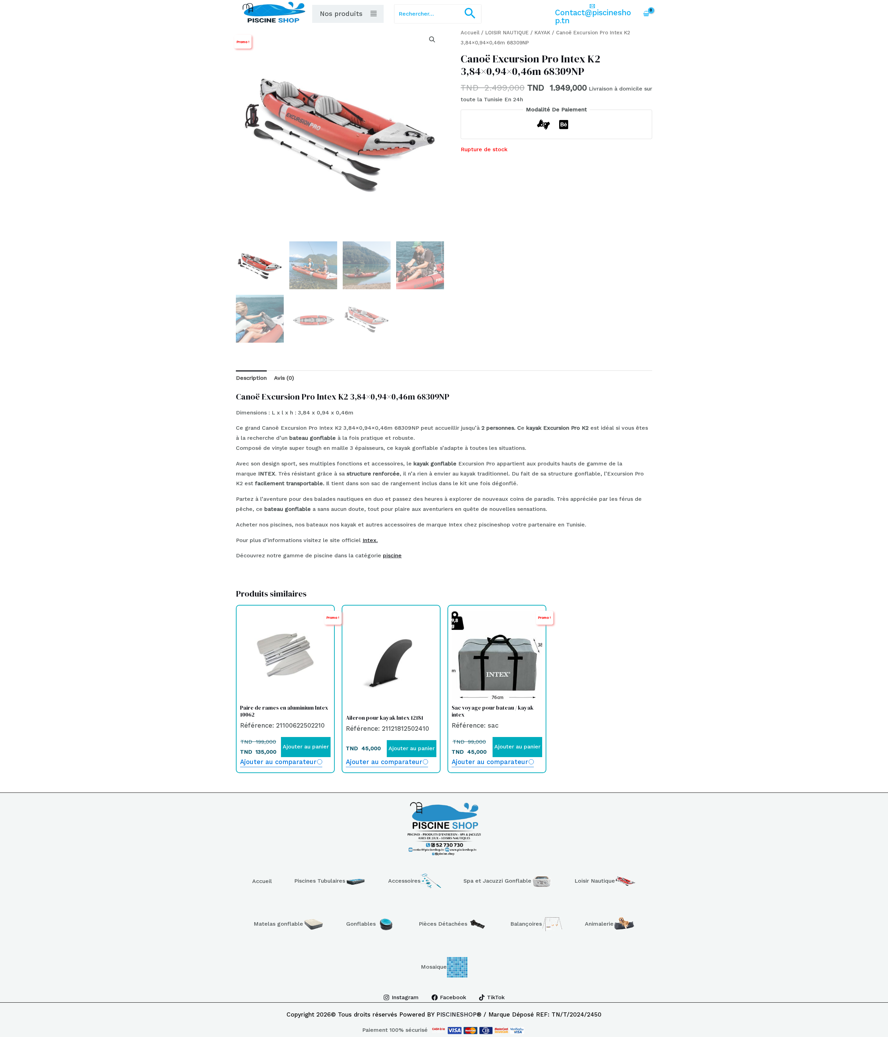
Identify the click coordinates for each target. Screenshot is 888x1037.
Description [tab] (251, 378)
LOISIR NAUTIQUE (507, 32)
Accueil (470, 32)
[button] (470, 14)
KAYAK (542, 32)
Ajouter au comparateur (278, 761)
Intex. (370, 540)
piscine (392, 555)
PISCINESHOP (456, 1014)
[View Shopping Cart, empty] (646, 14)
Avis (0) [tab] (284, 378)
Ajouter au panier (306, 746)
